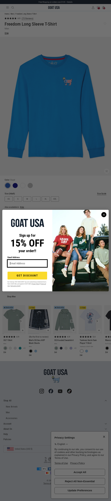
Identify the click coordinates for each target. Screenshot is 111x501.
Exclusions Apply (15, 286)
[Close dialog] (103, 214)
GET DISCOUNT (27, 275)
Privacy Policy (36, 284)
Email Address (14, 257)
